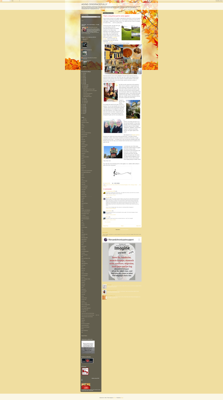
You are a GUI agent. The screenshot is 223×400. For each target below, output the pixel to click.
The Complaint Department (85, 308)
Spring (82, 296)
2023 (84, 73)
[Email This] (114, 183)
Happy (82, 199)
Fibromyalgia (105, 232)
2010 (84, 110)
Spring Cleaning (84, 297)
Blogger (122, 397)
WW (82, 332)
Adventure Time (84, 120)
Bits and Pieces (85, 38)
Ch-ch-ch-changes (84, 144)
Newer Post (105, 225)
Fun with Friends (112, 184)
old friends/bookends (84, 251)
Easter (82, 168)
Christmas (83, 148)
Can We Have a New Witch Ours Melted (90, 57)
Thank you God (84, 306)
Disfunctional (83, 167)
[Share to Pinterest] (119, 183)
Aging (82, 124)
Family (82, 175)
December (85, 84)
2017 (84, 80)
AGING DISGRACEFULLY (94, 4)
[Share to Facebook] (118, 183)
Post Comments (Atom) (124, 229)
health (82, 201)
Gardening (83, 191)
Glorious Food (117, 184)
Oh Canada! (83, 249)
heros (82, 206)
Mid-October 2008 (84, 237)
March (85, 99)
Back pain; (83, 131)
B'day (82, 129)
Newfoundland (83, 246)
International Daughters (124, 184)
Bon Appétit (83, 141)
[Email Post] (112, 183)
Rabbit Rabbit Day (84, 263)
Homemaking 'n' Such (85, 213)
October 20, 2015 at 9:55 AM (111, 208)
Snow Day (83, 294)
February (85, 101)
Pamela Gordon (109, 210)
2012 (84, 107)
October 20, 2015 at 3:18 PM (111, 214)
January (85, 102)
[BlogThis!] (115, 183)
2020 (84, 76)
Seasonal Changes (84, 273)
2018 (84, 79)
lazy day (82, 223)
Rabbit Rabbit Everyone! (87, 96)
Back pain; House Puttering (86, 132)
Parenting (83, 253)
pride (82, 256)
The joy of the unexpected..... (88, 93)
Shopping (83, 285)
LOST (82, 230)
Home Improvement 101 (85, 211)
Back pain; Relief (84, 134)
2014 (84, 104)
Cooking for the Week (85, 156)
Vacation (82, 318)
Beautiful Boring (84, 136)
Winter (82, 328)
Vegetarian (83, 320)
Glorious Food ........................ (86, 196)
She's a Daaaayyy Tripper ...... (133, 184)
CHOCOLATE (83, 146)
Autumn (107, 184)
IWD (82, 220)
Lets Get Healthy (84, 227)
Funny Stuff (83, 189)
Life (82, 229)
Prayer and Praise (84, 254)
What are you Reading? (85, 327)
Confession (83, 153)
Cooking (82, 155)
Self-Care (83, 277)
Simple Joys (83, 289)
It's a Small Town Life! (87, 60)
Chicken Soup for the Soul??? (112, 290)
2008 (84, 113)
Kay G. (107, 216)
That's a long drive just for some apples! (90, 90)
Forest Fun (83, 182)
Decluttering (83, 165)
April (84, 98)
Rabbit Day (83, 261)
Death (82, 163)
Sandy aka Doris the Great (92, 27)
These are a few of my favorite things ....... (88, 313)
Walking (82, 321)
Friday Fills (83, 184)
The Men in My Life (84, 309)
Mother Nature (83, 241)
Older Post (138, 225)
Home (122, 225)
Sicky (82, 287)
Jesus (82, 222)
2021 (84, 74)
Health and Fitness (84, 203)
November (85, 86)
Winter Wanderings (84, 330)
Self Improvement (84, 275)
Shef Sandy (83, 280)
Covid (82, 158)
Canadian (83, 143)
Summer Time (83, 299)
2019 (84, 77)
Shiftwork (83, 282)
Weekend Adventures (85, 325)
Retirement (83, 268)
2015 (84, 83)
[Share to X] (116, 183)
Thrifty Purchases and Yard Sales (87, 316)
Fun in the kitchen (84, 186)
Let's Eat (82, 225)
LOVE (82, 232)
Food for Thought (84, 180)
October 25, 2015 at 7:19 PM (111, 219)
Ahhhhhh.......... (84, 125)
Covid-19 (82, 160)
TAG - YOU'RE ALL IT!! (111, 295)
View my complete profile (85, 33)
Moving (82, 242)
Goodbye (82, 198)
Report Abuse (84, 335)
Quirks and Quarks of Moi (85, 258)
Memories (83, 235)
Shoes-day (83, 284)
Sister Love (83, 292)
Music (82, 244)
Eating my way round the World (86, 170)
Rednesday (83, 265)
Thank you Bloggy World (85, 304)
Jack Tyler (107, 197)
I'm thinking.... (83, 215)
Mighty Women (84, 239)
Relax (82, 266)
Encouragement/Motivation (85, 172)
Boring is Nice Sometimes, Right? (89, 89)
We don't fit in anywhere (85, 323)
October (85, 87)
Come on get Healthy (85, 151)
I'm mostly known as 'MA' (110, 191)
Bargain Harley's (135, 134)
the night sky (83, 311)
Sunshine (83, 301)
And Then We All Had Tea (87, 49)
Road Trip (83, 270)
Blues (82, 137)
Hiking (82, 208)
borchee (114, 397)
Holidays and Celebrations (85, 210)
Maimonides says (84, 234)
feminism (83, 177)
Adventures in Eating (85, 122)
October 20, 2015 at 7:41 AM (111, 195)
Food (82, 179)
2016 (84, 82)
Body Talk (83, 139)
